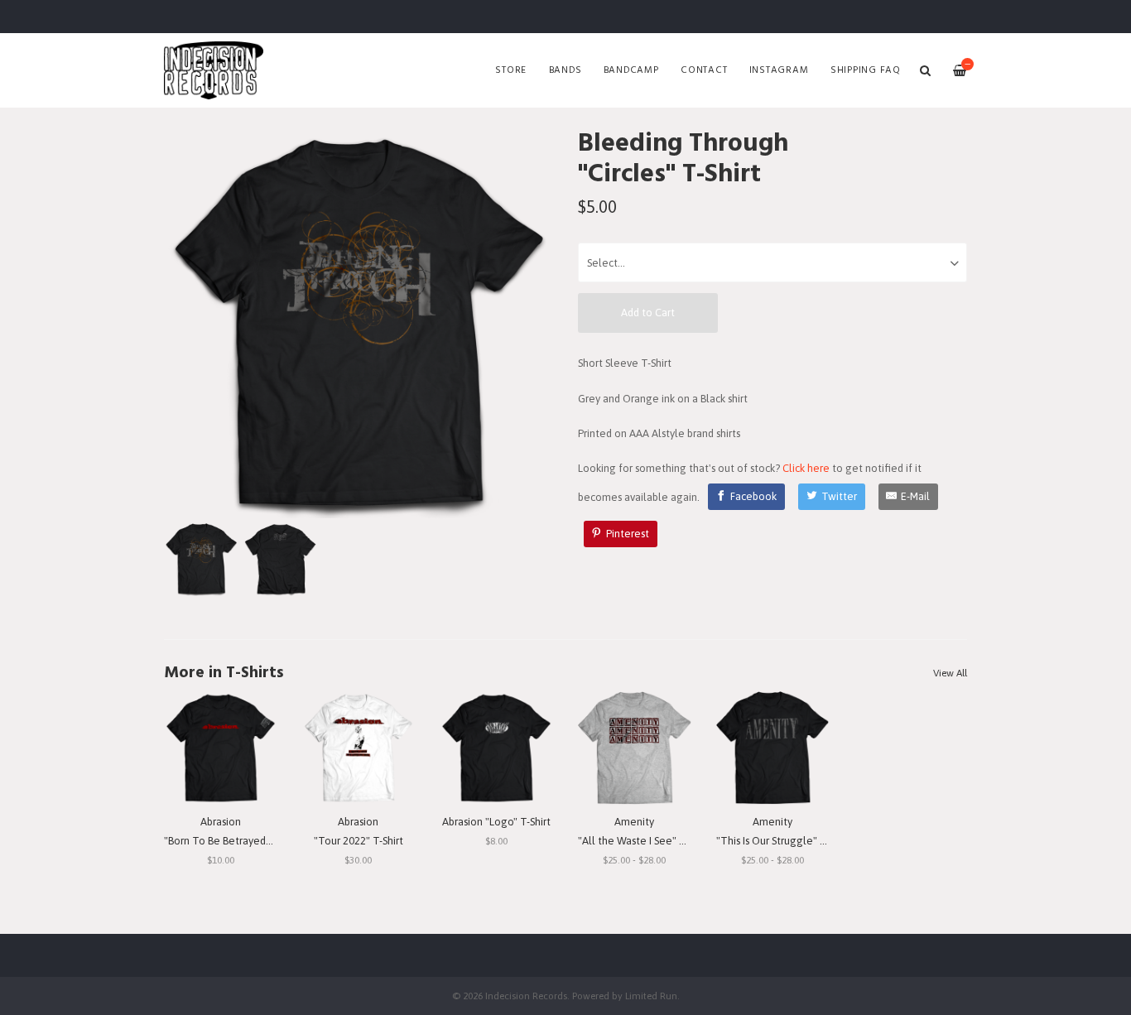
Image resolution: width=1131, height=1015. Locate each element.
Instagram (779, 70)
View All (950, 673)
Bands (565, 70)
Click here (806, 468)
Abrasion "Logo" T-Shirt (496, 821)
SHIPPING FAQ (865, 70)
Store (511, 70)
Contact (704, 70)
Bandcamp (631, 70)
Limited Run (651, 995)
